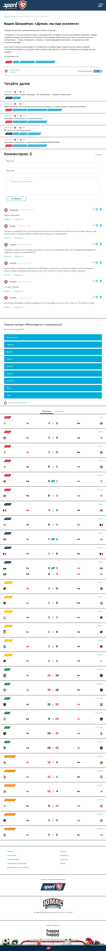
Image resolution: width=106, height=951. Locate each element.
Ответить (7, 219)
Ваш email (10, 171)
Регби (7, 669)
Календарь (64, 859)
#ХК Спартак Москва (27, 62)
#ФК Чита (23, 133)
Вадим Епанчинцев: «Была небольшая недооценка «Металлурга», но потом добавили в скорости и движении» (45, 107)
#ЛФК (15, 133)
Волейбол (8, 582)
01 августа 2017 (8, 104)
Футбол (9, 98)
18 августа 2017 (8, 92)
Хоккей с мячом (10, 756)
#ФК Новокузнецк (34, 133)
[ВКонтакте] (95, 71)
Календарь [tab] (59, 411)
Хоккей (9, 62)
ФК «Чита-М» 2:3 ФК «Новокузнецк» (17, 130)
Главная (10, 851)
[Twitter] (100, 71)
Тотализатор (11, 855)
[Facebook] (97, 71)
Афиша (62, 863)
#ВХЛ (16, 62)
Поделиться (18, 219)
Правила (98, 155)
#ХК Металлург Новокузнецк (45, 62)
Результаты (64, 855)
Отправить (16, 199)
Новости (63, 851)
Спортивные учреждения (16, 863)
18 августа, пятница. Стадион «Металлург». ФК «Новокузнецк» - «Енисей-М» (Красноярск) (37, 95)
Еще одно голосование (17, 403)
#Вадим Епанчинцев (54, 110)
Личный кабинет (13, 859)
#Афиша (16, 98)
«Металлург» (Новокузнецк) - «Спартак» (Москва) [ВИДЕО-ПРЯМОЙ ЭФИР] (32, 142)
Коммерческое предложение (18, 867)
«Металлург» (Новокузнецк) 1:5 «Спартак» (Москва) (23, 118)
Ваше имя (10, 161)
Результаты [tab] (46, 411)
